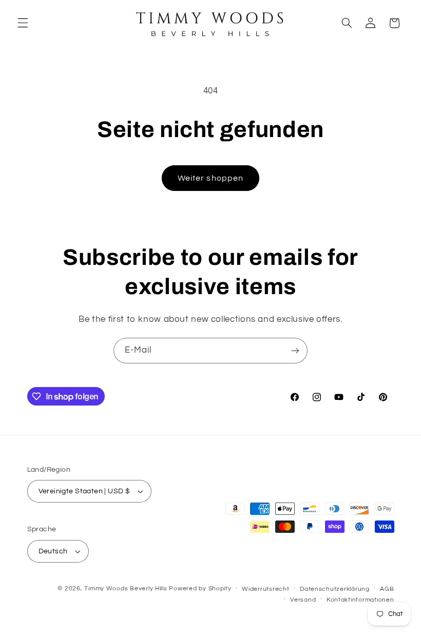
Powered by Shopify (200, 588)
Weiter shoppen (210, 178)
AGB (387, 589)
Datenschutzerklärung (335, 589)
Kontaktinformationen (360, 600)
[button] (22, 23)
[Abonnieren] (295, 350)
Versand (303, 600)
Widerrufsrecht (265, 589)
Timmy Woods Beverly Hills (125, 588)
